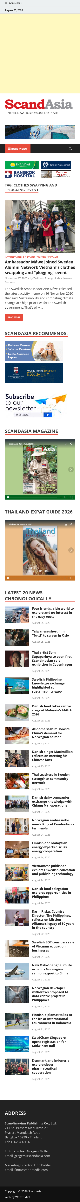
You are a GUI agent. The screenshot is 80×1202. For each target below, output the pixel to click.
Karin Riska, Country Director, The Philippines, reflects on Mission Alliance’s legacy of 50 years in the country (53, 919)
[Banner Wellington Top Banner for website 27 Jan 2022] (56, 177)
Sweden (41, 257)
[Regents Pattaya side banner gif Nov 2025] (34, 381)
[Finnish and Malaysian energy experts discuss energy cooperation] (17, 843)
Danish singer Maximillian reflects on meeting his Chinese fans (52, 756)
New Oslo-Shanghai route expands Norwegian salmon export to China (52, 969)
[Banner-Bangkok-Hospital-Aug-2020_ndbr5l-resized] (20, 176)
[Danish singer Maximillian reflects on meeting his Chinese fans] (17, 752)
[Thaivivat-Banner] (22, 168)
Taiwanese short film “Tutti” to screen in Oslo (50, 633)
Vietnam (53, 257)
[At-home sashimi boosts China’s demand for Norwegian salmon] (17, 729)
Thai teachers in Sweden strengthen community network (51, 778)
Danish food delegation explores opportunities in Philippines (51, 893)
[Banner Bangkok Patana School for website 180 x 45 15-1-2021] (56, 168)
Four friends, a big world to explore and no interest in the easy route (53, 612)
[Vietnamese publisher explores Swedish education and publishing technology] (17, 866)
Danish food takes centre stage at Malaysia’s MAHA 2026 (52, 710)
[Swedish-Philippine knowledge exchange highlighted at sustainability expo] (17, 680)
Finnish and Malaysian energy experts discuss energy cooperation (49, 847)
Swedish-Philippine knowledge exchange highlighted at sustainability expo (48, 685)
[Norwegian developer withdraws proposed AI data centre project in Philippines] (17, 988)
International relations (20, 257)
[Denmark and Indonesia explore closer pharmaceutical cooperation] (17, 1061)
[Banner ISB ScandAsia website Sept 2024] (40, 138)
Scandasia (35, 1191)
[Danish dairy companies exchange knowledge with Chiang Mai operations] (17, 798)
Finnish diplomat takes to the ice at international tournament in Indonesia (52, 1019)
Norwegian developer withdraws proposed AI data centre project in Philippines (50, 994)
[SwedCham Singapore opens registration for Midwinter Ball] (17, 1038)
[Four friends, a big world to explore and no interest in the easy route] (17, 609)
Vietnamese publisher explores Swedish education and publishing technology (53, 870)
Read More (12, 316)
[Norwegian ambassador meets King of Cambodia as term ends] (17, 820)
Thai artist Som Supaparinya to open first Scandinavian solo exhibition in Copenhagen (52, 658)
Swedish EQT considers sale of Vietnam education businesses (53, 946)
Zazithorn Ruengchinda (46, 278)
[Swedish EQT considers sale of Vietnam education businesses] (17, 943)
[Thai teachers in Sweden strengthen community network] (17, 775)
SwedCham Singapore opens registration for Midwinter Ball (49, 1041)
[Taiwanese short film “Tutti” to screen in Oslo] (17, 632)
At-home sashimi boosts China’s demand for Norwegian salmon (51, 733)
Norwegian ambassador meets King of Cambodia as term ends (53, 824)
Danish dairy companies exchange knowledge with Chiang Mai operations (52, 801)
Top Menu (15, 3)
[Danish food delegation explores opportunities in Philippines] (17, 889)
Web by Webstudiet (17, 1197)
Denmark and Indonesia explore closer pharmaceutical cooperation (51, 1066)
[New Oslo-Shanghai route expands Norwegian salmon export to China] (17, 965)
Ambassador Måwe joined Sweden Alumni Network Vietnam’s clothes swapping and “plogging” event (40, 267)
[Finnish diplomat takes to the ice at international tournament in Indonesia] (17, 1015)
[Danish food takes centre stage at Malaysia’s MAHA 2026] (17, 706)
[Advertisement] (40, 53)
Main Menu (18, 148)
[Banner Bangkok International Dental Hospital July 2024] (34, 359)
